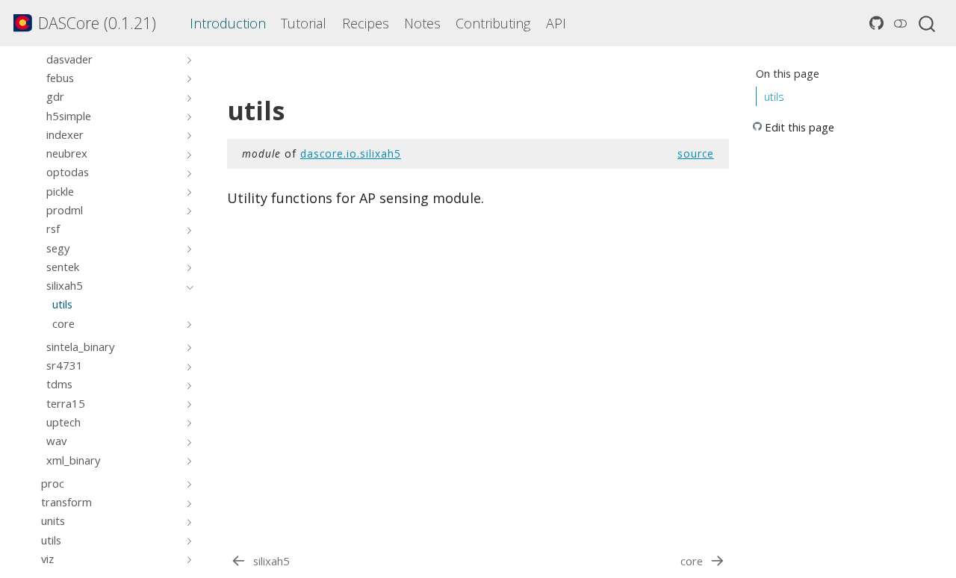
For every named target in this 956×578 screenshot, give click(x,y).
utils (774, 96)
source (695, 153)
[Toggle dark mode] (900, 23)
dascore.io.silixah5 (350, 153)
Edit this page (799, 126)
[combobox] (928, 23)
